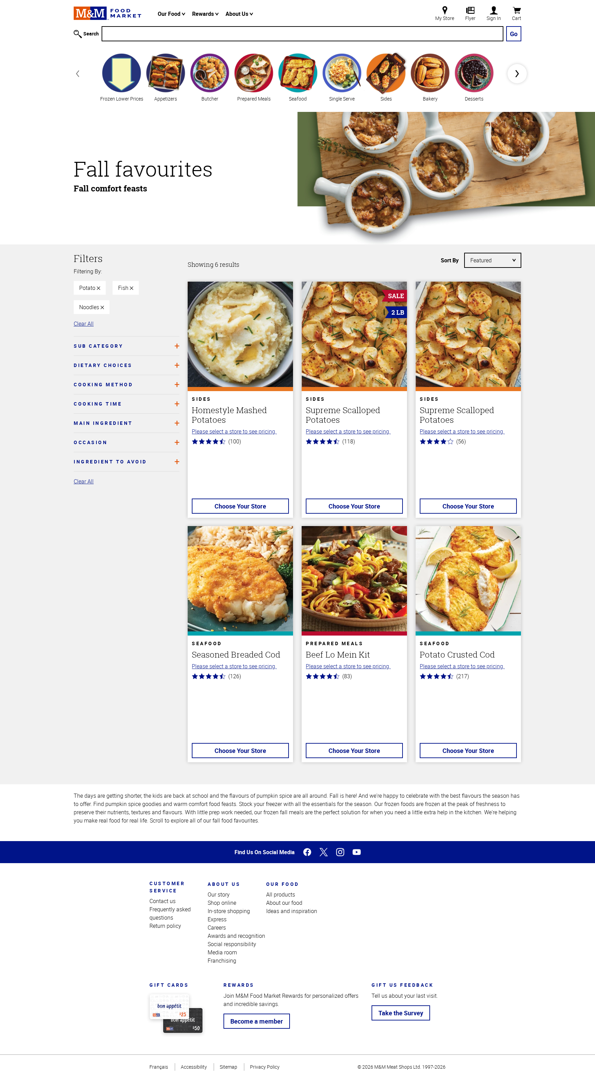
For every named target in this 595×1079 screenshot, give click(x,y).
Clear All (84, 323)
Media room (222, 952)
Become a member (256, 1021)
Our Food (170, 14)
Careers (217, 927)
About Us (238, 14)
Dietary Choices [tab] (103, 365)
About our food (284, 903)
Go (514, 34)
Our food (282, 884)
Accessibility (194, 1067)
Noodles (90, 307)
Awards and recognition (236, 936)
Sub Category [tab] (98, 346)
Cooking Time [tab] (98, 403)
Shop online (222, 903)
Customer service (167, 887)
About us (224, 884)
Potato (88, 288)
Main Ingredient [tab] (103, 423)
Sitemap (228, 1067)
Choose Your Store (240, 506)
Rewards (203, 14)
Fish (124, 288)
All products (280, 894)
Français (158, 1067)
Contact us (162, 901)
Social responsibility (232, 944)
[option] (122, 76)
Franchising (222, 960)
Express (217, 919)
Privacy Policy (265, 1067)
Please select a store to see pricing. (234, 431)
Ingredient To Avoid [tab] (110, 461)
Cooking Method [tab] (103, 384)
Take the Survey (400, 1013)
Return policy (165, 926)
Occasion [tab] (90, 442)
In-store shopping (229, 911)
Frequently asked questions (170, 913)
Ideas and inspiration (291, 911)
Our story (219, 894)
